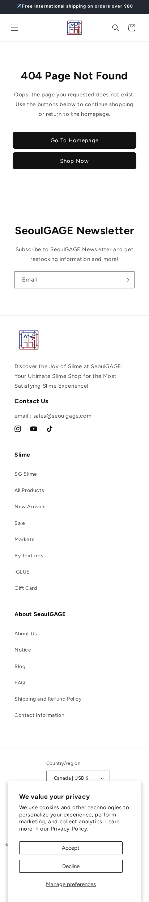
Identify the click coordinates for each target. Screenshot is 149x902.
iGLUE (22, 572)
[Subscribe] (126, 279)
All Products (29, 490)
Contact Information (39, 715)
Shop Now (74, 161)
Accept (71, 848)
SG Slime (25, 474)
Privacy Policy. (70, 828)
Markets (24, 539)
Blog (19, 666)
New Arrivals (30, 507)
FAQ (19, 683)
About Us (25, 634)
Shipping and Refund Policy (48, 699)
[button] (14, 28)
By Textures (29, 556)
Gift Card (25, 588)
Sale (19, 523)
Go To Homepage (75, 140)
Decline (71, 866)
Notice (22, 650)
